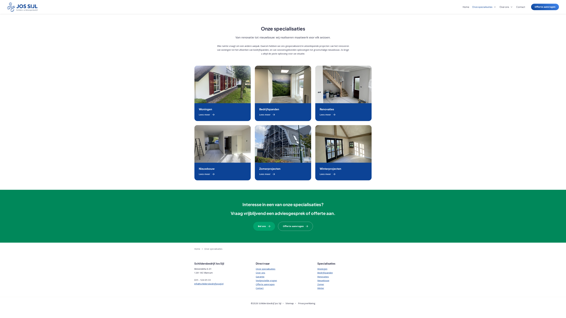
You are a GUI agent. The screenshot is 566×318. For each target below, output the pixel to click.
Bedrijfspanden (269, 109)
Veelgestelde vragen (266, 280)
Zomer (320, 284)
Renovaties (327, 109)
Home (466, 6)
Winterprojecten (330, 168)
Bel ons (262, 226)
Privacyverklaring (306, 303)
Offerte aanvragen (545, 6)
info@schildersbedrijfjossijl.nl (208, 283)
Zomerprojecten (269, 168)
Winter (320, 288)
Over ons (504, 6)
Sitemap (290, 303)
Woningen (205, 109)
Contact (520, 6)
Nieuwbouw (207, 168)
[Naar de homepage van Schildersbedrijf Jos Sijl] (22, 7)
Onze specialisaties (482, 6)
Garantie (260, 276)
